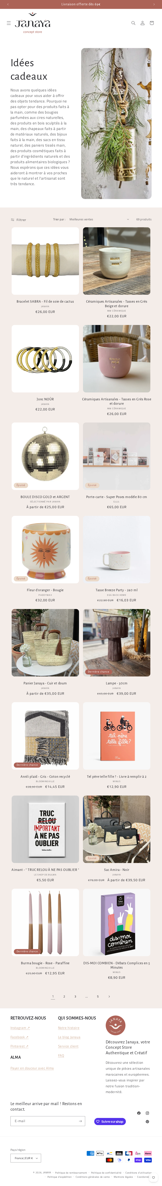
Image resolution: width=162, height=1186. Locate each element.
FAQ (61, 1055)
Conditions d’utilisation (138, 1172)
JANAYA (47, 1172)
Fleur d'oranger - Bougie (45, 590)
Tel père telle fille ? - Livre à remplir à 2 (117, 777)
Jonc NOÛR (45, 399)
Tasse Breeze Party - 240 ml (117, 590)
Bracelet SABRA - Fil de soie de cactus (45, 301)
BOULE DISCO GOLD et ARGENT (45, 497)
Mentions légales (123, 1176)
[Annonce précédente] (8, 4)
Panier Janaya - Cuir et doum (45, 683)
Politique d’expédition (59, 1176)
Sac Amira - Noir (116, 870)
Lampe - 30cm (117, 683)
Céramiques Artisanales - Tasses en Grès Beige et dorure (116, 304)
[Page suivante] (109, 996)
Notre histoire (69, 1027)
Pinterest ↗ (19, 1046)
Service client (68, 1046)
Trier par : (59, 219)
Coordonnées (144, 1176)
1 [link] (53, 996)
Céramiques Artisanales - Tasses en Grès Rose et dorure (116, 401)
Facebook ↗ (19, 1037)
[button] (8, 22)
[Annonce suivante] (154, 4)
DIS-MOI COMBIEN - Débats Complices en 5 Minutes (116, 965)
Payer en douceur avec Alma (32, 1068)
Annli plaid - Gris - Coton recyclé (45, 777)
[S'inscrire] (80, 1121)
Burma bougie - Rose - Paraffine (45, 963)
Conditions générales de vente (93, 1176)
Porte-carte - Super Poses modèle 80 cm (116, 497)
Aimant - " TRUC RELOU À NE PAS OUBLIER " (45, 870)
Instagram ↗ (20, 1027)
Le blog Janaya (69, 1037)
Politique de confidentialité (106, 1172)
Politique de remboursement (71, 1172)
